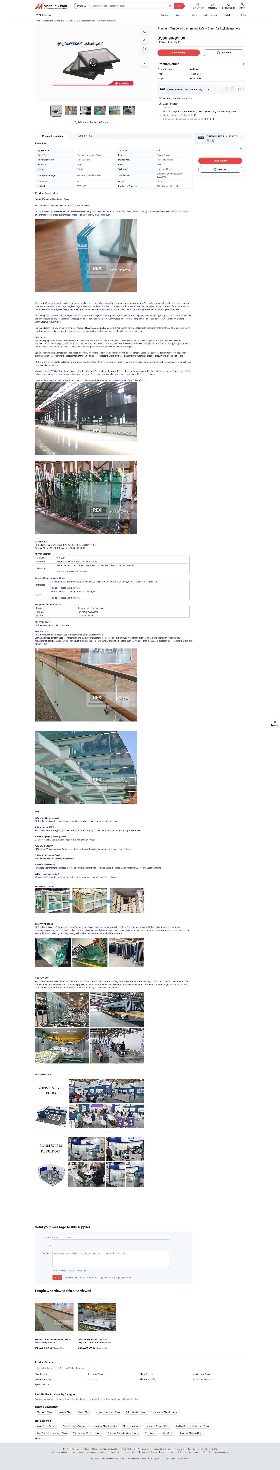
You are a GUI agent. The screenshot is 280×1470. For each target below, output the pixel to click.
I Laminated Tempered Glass (157, 1426)
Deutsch (135, 1452)
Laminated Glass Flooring (165, 1412)
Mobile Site (203, 1449)
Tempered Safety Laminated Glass (123, 1433)
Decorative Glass (95, 1374)
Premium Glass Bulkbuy (191, 1433)
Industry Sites (158, 1449)
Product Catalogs (76, 1368)
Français (102, 1452)
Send (57, 1277)
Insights (214, 1449)
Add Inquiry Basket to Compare (94, 122)
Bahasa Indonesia (221, 1452)
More (37, 1438)
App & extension (209, 15)
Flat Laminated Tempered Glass (87, 1433)
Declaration (170, 1458)
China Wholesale (128, 1449)
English (72, 1452)
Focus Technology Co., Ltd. (121, 1458)
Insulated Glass (65, 1412)
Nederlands (145, 1452)
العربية (155, 1452)
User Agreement (156, 1458)
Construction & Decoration (53, 21)
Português (91, 1452)
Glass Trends (168, 1433)
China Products (83, 1449)
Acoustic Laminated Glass (108, 1412)
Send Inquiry (178, 52)
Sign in (242, 7)
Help (193, 15)
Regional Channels (174, 1449)
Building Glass (72, 21)
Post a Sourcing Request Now (116, 1277)
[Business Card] (240, 148)
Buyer (178, 15)
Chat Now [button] (226, 52)
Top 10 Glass (150, 1433)
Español (81, 1452)
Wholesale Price (144, 1449)
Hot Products (68, 1449)
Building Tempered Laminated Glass (192, 1426)
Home (37, 21)
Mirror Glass (145, 1374)
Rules (243, 15)
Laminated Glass (88, 21)
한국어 (163, 1452)
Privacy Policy (183, 1458)
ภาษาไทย (187, 1452)
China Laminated (130, 1426)
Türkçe (197, 1452)
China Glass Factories (47, 1426)
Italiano (125, 1452)
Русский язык (113, 1452)
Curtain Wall (93, 1379)
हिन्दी (179, 1452)
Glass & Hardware (200, 1379)
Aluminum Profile (147, 1379)
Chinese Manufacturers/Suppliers (105, 1449)
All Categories (45, 15)
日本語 (172, 1452)
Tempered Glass (44, 1412)
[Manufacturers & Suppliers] (51, 6)
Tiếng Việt (207, 1452)
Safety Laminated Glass (107, 21)
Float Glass (40, 1374)
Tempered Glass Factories (74, 1426)
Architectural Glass (201, 1374)
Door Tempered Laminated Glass (52, 1433)
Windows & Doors (43, 1379)
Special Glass (41, 1384)
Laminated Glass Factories (105, 1426)
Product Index (190, 1449)
